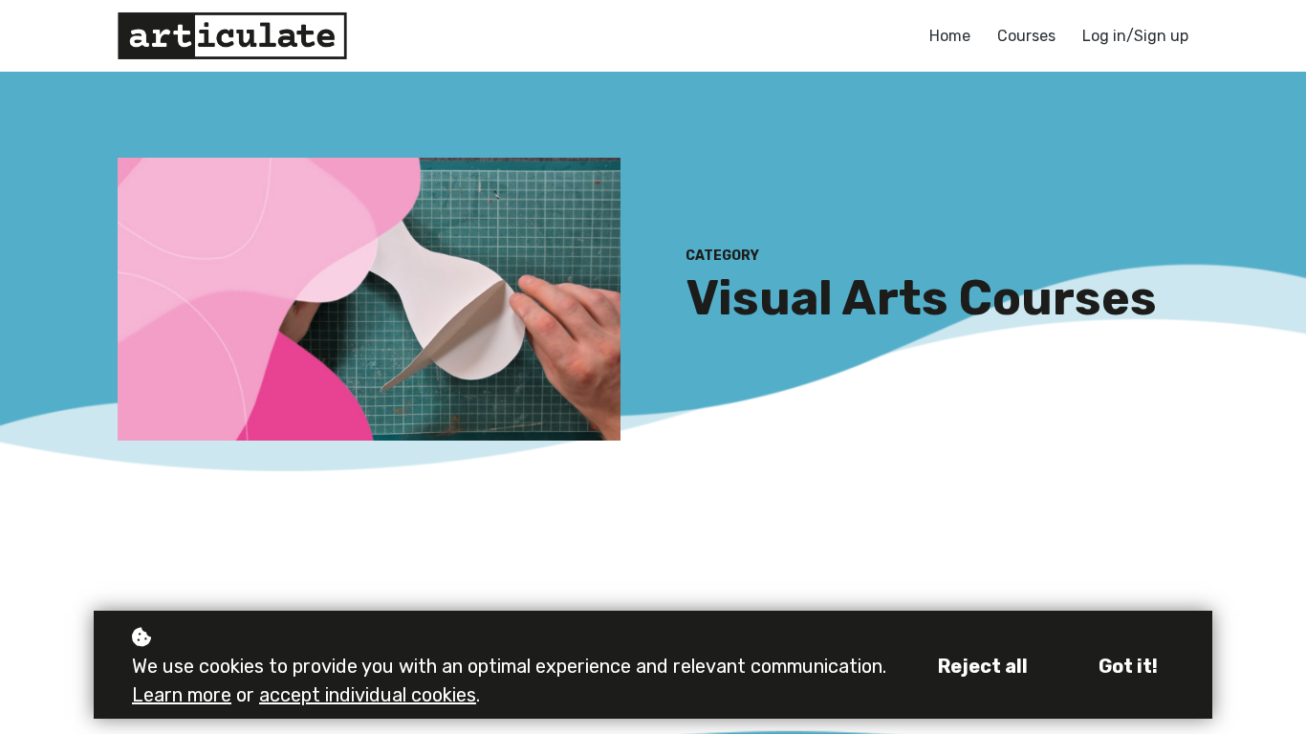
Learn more (181, 694)
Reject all (983, 666)
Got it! (1128, 666)
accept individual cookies (367, 694)
